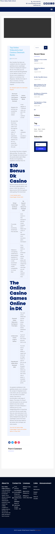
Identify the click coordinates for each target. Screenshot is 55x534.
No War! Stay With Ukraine (40, 77)
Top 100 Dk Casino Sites (16, 427)
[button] (51, 9)
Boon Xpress (38, 530)
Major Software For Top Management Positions (40, 85)
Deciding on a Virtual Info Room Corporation (40, 94)
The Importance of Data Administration (40, 103)
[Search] (45, 47)
